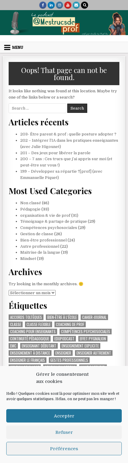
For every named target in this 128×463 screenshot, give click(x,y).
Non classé (30, 203)
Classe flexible (38, 324)
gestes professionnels (69, 360)
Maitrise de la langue (40, 252)
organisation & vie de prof (45, 215)
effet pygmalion (93, 339)
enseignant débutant (39, 346)
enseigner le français (27, 360)
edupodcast (64, 339)
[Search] (84, 5)
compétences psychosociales (85, 331)
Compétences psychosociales (48, 227)
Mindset (28, 258)
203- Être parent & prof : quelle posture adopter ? (68, 134)
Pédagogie (30, 209)
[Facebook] (42, 5)
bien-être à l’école (62, 317)
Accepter (64, 416)
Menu (17, 47)
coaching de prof (70, 324)
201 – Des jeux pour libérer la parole (55, 153)
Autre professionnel (39, 246)
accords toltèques (26, 317)
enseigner (63, 353)
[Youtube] (67, 5)
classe (15, 324)
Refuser (64, 432)
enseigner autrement (94, 353)
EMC (13, 346)
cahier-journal (94, 317)
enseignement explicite (80, 346)
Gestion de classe (36, 234)
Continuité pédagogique (29, 339)
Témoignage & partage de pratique (53, 221)
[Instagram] (59, 5)
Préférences (64, 448)
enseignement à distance (30, 353)
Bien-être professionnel (43, 240)
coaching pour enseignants (33, 331)
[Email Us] (76, 5)
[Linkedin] (51, 5)
